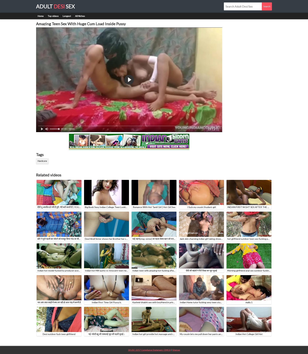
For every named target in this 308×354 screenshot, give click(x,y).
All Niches (80, 16)
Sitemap (176, 350)
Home (41, 16)
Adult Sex (55, 6)
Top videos (53, 16)
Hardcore (42, 161)
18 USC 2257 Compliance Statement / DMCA (149, 350)
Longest (67, 16)
